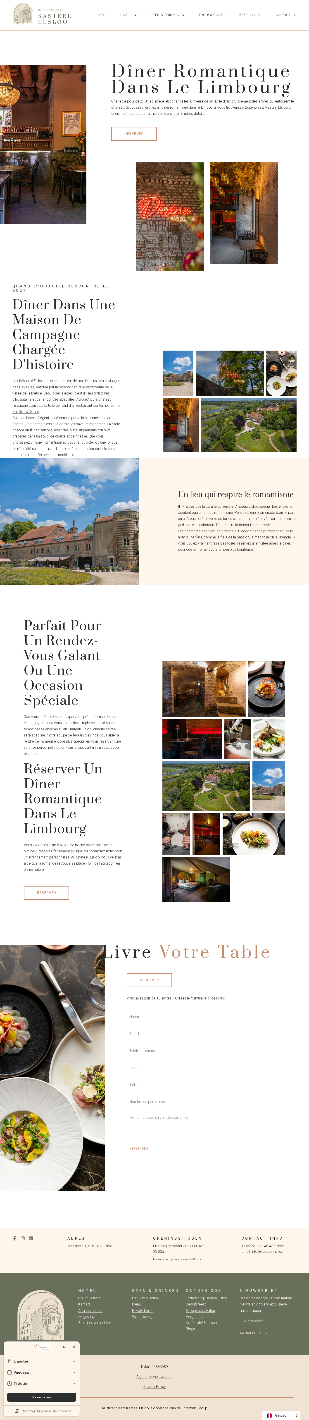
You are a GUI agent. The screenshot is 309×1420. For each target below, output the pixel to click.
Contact (282, 15)
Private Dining (142, 1310)
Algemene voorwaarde (154, 1377)
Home (102, 15)
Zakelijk (247, 15)
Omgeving (86, 1317)
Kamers (84, 1304)
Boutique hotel (89, 1298)
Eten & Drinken (165, 15)
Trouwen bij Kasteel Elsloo (206, 1298)
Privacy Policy (154, 1386)
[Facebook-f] (14, 1238)
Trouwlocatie (212, 15)
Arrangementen (90, 1310)
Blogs (190, 1329)
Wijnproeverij (142, 1317)
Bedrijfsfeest (196, 1304)
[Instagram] (23, 1238)
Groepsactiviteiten (200, 1310)
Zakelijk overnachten (94, 1323)
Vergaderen (195, 1317)
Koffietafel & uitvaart (202, 1323)
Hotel (126, 15)
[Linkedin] (31, 1238)
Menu (136, 1304)
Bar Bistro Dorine (25, 411)
